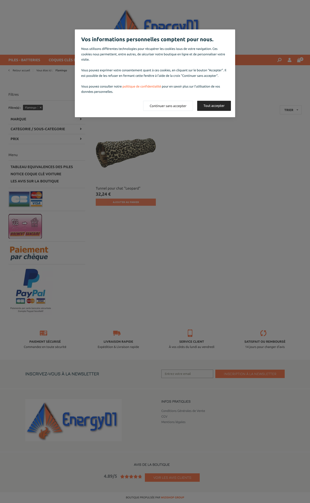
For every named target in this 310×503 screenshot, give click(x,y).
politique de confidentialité (142, 86)
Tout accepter (214, 106)
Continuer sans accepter (168, 106)
